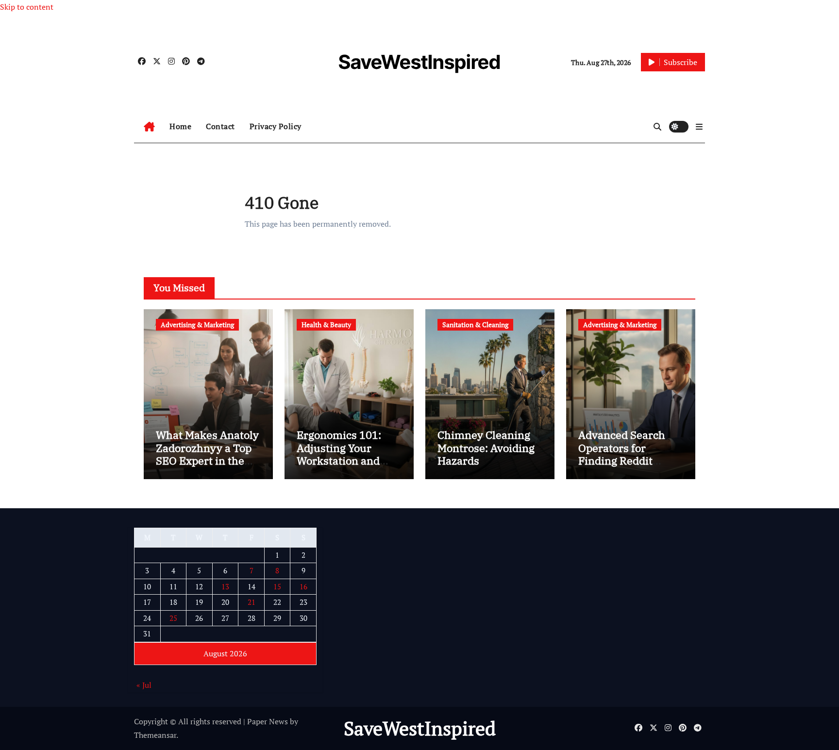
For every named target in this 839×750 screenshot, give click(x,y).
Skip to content (26, 6)
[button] (699, 126)
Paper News (267, 721)
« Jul (143, 685)
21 (251, 602)
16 (303, 586)
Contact (220, 126)
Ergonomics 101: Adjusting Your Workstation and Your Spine (339, 454)
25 (173, 618)
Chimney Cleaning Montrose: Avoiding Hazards (486, 447)
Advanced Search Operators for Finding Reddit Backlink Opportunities (621, 460)
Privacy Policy (276, 126)
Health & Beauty (326, 324)
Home (180, 126)
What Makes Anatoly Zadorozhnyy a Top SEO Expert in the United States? (207, 454)
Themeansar (155, 735)
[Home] (149, 127)
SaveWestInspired (419, 62)
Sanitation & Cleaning (475, 324)
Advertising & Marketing (197, 324)
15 (277, 586)
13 (225, 586)
